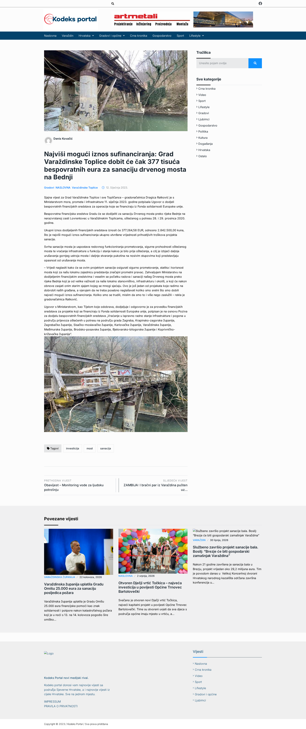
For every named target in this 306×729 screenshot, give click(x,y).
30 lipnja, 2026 (219, 540)
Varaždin (67, 35)
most (90, 448)
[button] (86, 36)
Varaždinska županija (59, 577)
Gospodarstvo (161, 35)
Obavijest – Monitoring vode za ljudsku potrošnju (74, 485)
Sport (180, 35)
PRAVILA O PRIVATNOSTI (61, 706)
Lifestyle (194, 35)
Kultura (203, 137)
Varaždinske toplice (85, 187)
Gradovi (49, 187)
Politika (203, 131)
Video (202, 95)
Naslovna (50, 35)
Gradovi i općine (110, 35)
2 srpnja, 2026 (146, 575)
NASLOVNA (63, 187)
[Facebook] (260, 3)
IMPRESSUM (52, 701)
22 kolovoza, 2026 (91, 577)
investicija (72, 448)
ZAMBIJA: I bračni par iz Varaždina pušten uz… (156, 485)
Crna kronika (138, 35)
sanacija (105, 448)
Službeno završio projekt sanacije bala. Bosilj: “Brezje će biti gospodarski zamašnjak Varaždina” (225, 551)
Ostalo (202, 156)
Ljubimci (203, 119)
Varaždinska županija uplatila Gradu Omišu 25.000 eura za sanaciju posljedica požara (73, 588)
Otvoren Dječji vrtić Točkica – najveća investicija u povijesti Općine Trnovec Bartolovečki (150, 587)
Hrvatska (84, 35)
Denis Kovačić (63, 138)
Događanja (205, 143)
